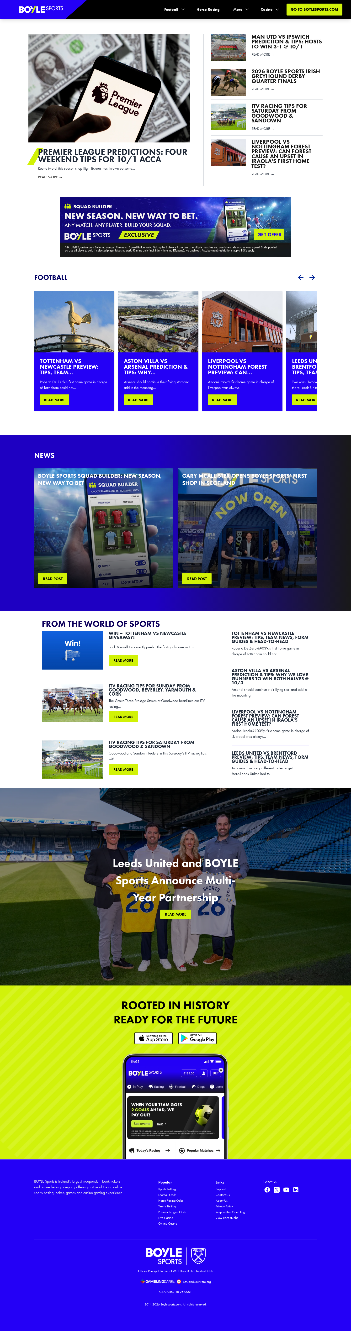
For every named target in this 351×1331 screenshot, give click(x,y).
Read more (123, 660)
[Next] (312, 277)
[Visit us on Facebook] (267, 1189)
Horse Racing (208, 9)
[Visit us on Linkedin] (296, 1189)
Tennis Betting (167, 1206)
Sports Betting (167, 1189)
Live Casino (165, 1218)
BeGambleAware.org (197, 1282)
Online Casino (167, 1223)
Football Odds (167, 1195)
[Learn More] (153, 1038)
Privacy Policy (224, 1206)
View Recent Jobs (227, 1218)
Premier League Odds (172, 1212)
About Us (222, 1201)
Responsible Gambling (230, 1212)
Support (221, 1189)
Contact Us (223, 1195)
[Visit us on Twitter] (277, 1189)
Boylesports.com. (171, 1304)
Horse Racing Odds (170, 1201)
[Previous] (300, 277)
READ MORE (54, 400)
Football (171, 9)
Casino (266, 9)
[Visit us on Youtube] (286, 1189)
